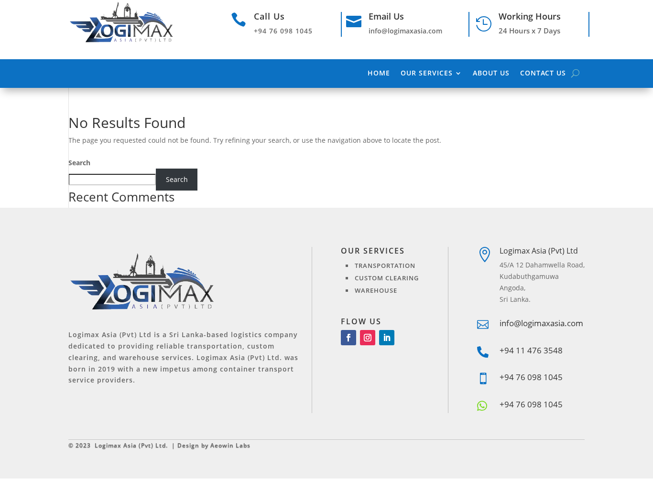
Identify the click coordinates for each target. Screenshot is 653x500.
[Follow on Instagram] (367, 337)
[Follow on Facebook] (348, 337)
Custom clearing (387, 278)
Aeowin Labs (230, 445)
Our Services (427, 73)
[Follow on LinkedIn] (386, 337)
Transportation (385, 265)
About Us (491, 73)
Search (79, 162)
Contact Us (543, 73)
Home (379, 73)
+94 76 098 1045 (531, 404)
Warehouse (376, 290)
